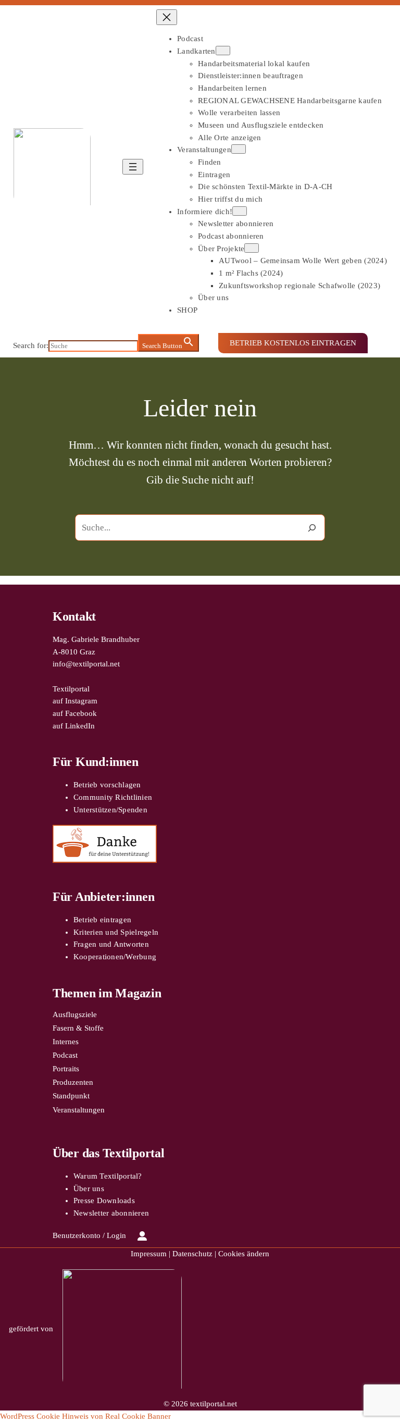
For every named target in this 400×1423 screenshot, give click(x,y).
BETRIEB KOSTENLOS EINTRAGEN (293, 343)
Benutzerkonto (77, 1235)
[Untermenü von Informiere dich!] (239, 211)
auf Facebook (75, 713)
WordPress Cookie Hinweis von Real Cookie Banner (85, 1416)
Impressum (149, 1253)
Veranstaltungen (79, 1110)
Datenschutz (192, 1253)
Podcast (65, 1055)
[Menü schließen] (166, 17)
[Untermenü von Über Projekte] (251, 248)
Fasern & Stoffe (78, 1028)
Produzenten (73, 1082)
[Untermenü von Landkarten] (223, 50)
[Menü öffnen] (132, 167)
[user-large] (142, 1236)
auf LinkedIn (74, 726)
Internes (66, 1041)
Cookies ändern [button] (243, 1253)
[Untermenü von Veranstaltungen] (238, 149)
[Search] (311, 527)
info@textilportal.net (86, 664)
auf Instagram (75, 701)
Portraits (66, 1069)
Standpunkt (71, 1096)
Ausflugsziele (75, 1014)
